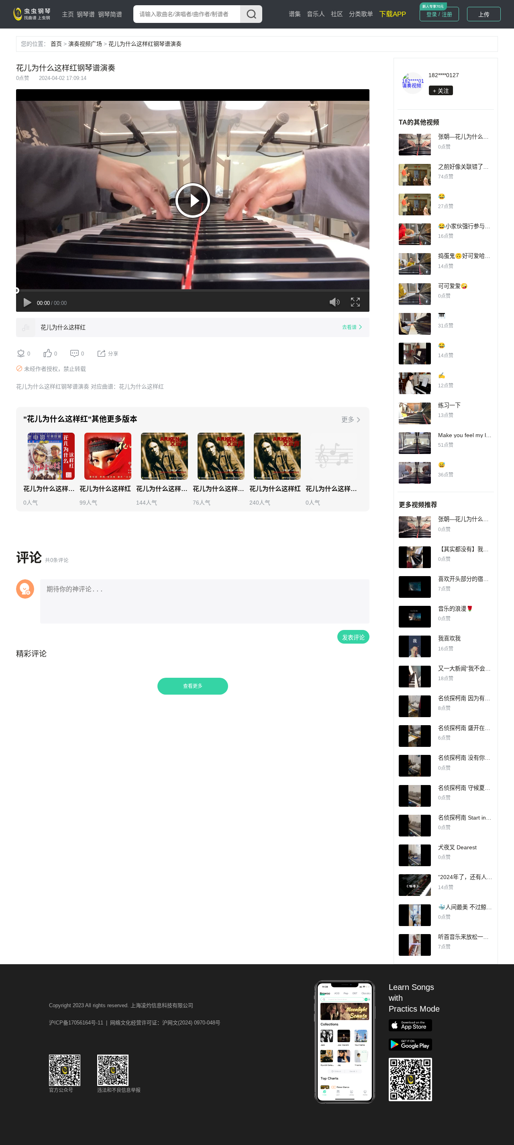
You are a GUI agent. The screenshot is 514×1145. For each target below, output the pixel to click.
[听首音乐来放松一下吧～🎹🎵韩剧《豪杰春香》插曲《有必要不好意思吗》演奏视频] (415, 945)
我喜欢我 (449, 638)
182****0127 (443, 75)
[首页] (33, 13)
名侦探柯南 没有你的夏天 (470, 757)
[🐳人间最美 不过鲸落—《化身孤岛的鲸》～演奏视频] (415, 915)
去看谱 (349, 327)
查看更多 (192, 686)
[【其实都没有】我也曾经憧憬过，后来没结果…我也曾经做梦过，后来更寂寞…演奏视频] (415, 557)
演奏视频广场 (85, 44)
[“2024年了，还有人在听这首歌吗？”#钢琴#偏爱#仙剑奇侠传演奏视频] (415, 885)
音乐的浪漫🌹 (455, 608)
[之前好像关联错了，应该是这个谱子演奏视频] (415, 175)
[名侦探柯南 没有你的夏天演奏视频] (415, 766)
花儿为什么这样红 (63, 327)
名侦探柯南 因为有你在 (467, 698)
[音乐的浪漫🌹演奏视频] (415, 617)
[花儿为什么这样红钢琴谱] (107, 456)
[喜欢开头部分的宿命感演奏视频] (415, 587)
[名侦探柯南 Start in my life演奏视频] (415, 825)
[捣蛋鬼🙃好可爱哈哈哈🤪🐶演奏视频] (415, 264)
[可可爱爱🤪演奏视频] (415, 294)
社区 (337, 14)
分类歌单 (361, 14)
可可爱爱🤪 (453, 286)
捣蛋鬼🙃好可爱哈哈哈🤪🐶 (474, 256)
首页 (56, 44)
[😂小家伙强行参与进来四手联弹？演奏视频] (415, 234)
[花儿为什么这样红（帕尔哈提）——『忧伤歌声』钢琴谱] (164, 456)
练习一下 (449, 405)
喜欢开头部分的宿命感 (466, 579)
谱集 (295, 14)
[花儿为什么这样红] (25, 327)
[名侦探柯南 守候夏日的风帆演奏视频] (415, 796)
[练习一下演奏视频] (415, 413)
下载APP (392, 14)
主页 (68, 14)
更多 (347, 419)
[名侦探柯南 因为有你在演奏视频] (415, 706)
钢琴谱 (86, 14)
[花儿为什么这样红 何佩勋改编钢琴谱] (221, 456)
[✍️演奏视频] (415, 383)
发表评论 (353, 637)
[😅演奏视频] (415, 473)
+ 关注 (441, 91)
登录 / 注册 (439, 14)
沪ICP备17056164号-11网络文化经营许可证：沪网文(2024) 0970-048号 (134, 1023)
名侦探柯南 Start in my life (471, 817)
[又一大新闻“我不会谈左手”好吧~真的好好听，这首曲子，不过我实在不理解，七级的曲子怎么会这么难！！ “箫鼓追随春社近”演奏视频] (415, 676)
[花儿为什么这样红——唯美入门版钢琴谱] (51, 456)
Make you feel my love (466, 435)
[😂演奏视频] (415, 204)
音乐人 (316, 14)
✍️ (441, 375)
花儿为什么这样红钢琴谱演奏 (145, 44)
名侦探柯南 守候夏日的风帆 (472, 788)
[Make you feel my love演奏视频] (415, 443)
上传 (484, 14)
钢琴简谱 (110, 14)
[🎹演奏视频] (415, 324)
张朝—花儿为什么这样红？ (472, 136)
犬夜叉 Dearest (457, 847)
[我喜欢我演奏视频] (415, 646)
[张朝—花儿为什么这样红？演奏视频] (415, 144)
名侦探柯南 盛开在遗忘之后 (472, 728)
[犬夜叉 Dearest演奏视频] (415, 855)
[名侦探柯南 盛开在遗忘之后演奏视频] (415, 736)
